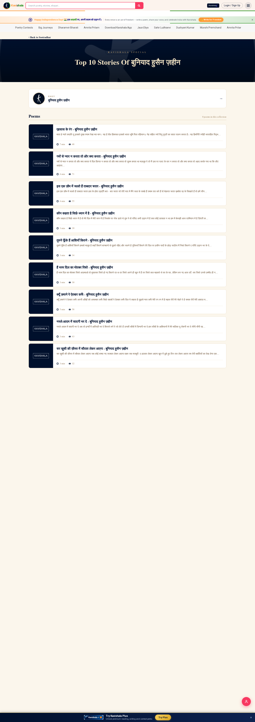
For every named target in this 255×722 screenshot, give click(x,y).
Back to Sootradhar (40, 37)
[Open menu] (248, 5)
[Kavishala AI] (213, 5)
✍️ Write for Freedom (211, 19)
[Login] (246, 701)
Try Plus (163, 717)
